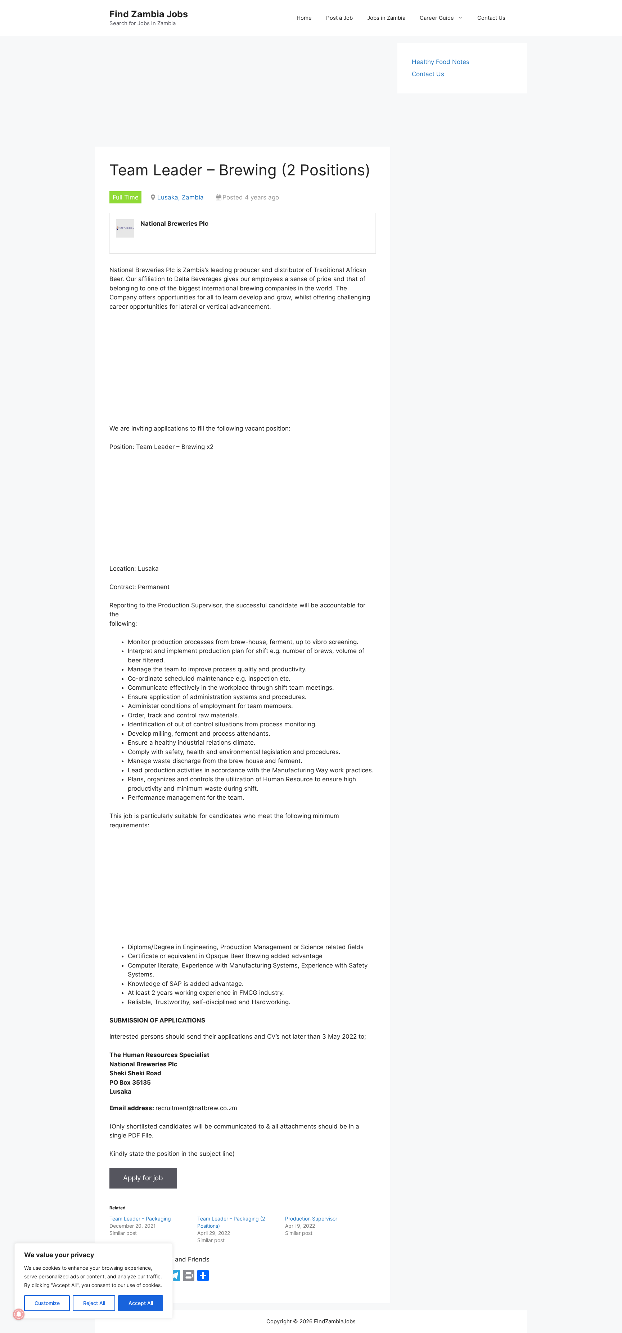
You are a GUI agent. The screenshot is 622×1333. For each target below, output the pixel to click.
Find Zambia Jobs (148, 14)
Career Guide (437, 17)
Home (304, 17)
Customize (47, 1303)
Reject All (94, 1303)
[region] (93, 1281)
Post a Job (339, 17)
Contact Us (491, 17)
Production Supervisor (311, 1218)
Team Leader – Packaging (140, 1218)
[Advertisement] (242, 93)
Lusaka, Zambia (180, 197)
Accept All (141, 1303)
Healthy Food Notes (440, 61)
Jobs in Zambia (386, 17)
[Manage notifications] (18, 1314)
